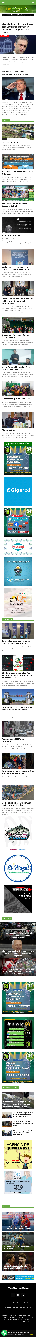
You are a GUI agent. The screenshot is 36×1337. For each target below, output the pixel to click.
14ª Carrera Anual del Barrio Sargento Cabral (15, 204)
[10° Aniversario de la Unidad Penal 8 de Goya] (18, 161)
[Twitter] (23, 1295)
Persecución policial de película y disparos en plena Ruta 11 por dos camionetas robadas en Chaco (16, 1104)
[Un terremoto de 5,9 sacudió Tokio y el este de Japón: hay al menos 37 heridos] (7, 1124)
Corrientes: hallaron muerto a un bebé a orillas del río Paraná (17, 708)
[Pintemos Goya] (18, 420)
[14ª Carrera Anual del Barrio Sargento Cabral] (18, 193)
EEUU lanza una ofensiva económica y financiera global (15, 72)
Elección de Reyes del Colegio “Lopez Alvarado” (15, 336)
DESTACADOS (5, 99)
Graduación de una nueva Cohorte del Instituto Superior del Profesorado (17, 301)
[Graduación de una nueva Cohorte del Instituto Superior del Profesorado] (18, 288)
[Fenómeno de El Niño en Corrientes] (18, 729)
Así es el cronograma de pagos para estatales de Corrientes (16, 642)
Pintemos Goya (9, 430)
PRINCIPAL (4, 36)
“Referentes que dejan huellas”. (16, 399)
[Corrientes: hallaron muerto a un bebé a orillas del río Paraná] (18, 697)
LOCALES (4, 139)
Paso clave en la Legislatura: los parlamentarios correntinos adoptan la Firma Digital (23, 1114)
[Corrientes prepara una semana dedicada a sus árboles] (18, 792)
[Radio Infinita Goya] (18, 9)
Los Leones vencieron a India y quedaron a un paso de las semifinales (18, 1227)
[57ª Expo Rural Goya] (18, 132)
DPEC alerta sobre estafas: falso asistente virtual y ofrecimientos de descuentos (17, 675)
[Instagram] (18, 1295)
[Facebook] (13, 1295)
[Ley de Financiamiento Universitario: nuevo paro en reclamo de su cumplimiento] (18, 931)
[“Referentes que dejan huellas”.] (18, 388)
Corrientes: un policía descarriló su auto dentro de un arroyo (18, 772)
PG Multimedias (29, 1334)
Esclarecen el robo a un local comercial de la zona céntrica (15, 268)
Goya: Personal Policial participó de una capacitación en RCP (16, 368)
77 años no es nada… (11, 235)
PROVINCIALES (5, 638)
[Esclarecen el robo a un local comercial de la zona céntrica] (18, 257)
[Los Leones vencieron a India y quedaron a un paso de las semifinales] (18, 1221)
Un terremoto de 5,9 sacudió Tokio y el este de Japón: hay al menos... (23, 1123)
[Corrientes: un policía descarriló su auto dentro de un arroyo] (18, 761)
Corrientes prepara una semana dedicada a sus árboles (16, 804)
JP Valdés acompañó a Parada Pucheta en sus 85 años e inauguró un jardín (23, 1132)
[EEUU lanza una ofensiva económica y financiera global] (18, 88)
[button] (3, 2)
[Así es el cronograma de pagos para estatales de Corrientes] (18, 631)
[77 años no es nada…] (18, 225)
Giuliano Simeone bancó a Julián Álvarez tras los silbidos (16, 1267)
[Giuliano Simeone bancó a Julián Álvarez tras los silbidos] (18, 1261)
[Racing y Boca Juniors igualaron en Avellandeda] (18, 1241)
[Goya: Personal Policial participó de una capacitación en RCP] (18, 356)
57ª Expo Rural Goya (11, 142)
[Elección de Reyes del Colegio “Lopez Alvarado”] (18, 325)
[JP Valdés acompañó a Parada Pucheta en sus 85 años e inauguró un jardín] (7, 1133)
